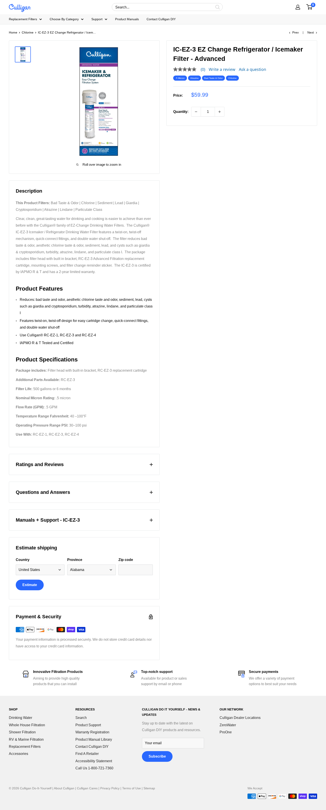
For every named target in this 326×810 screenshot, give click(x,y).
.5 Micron (180, 78)
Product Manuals (127, 19)
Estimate (29, 585)
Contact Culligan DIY (161, 19)
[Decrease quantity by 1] (196, 111)
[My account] (298, 7)
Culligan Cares (87, 788)
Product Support (88, 725)
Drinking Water (20, 718)
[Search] (217, 7)
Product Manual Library (93, 739)
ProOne (226, 732)
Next (310, 32)
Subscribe (157, 756)
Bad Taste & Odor (213, 78)
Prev (295, 32)
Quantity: (181, 112)
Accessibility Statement (93, 761)
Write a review (222, 69)
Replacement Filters (23, 19)
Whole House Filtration (27, 725)
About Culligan (64, 788)
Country (22, 560)
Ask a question (252, 69)
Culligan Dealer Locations (240, 718)
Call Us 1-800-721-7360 (94, 768)
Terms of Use (131, 788)
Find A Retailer (87, 754)
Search (81, 718)
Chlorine (27, 32)
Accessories (18, 754)
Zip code (125, 560)
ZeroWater (228, 725)
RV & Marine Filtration (26, 739)
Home (13, 32)
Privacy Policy (110, 788)
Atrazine (194, 78)
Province (74, 560)
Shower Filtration (22, 732)
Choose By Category (64, 19)
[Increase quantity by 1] (219, 111)
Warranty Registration (92, 732)
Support (96, 19)
